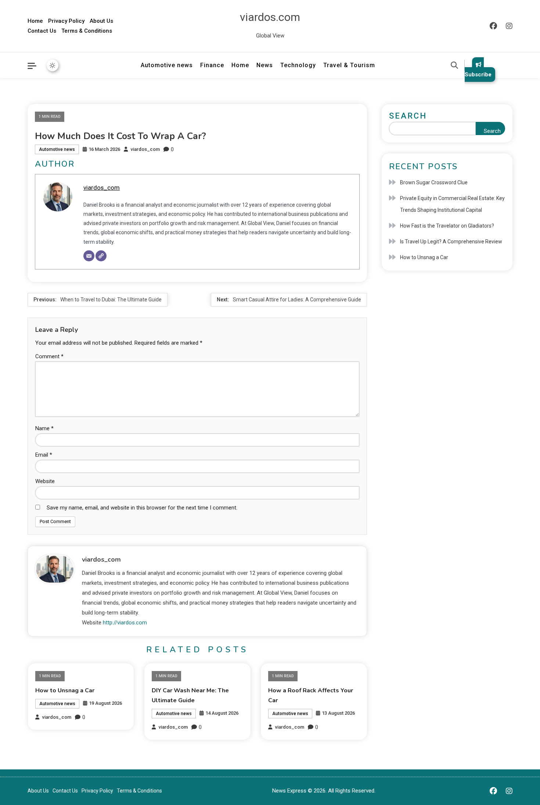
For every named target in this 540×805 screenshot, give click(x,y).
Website (45, 481)
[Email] (88, 255)
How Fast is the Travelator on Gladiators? (447, 226)
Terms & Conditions (86, 31)
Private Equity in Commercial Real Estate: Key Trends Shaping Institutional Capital (452, 204)
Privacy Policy (66, 21)
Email (43, 455)
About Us (101, 21)
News (264, 65)
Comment (49, 356)
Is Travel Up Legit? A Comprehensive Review (451, 241)
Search (408, 115)
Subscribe (478, 74)
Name (44, 428)
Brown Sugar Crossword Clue (434, 182)
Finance (212, 65)
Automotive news (167, 65)
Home (35, 21)
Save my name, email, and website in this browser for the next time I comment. (142, 507)
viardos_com (145, 149)
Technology (298, 65)
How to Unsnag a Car (64, 690)
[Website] (101, 255)
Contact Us (42, 31)
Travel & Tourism (349, 65)
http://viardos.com (125, 622)
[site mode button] (52, 65)
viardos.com (270, 17)
